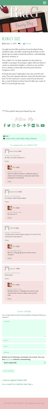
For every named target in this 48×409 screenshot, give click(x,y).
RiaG (14, 167)
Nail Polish (20, 138)
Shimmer (33, 138)
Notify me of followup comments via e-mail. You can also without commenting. (23, 358)
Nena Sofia (13, 151)
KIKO (13, 138)
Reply (7, 161)
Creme (7, 138)
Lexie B (12, 228)
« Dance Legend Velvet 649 (14, 380)
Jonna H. (12, 269)
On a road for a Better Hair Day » (17, 384)
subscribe (9, 359)
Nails (27, 138)
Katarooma (13, 192)
